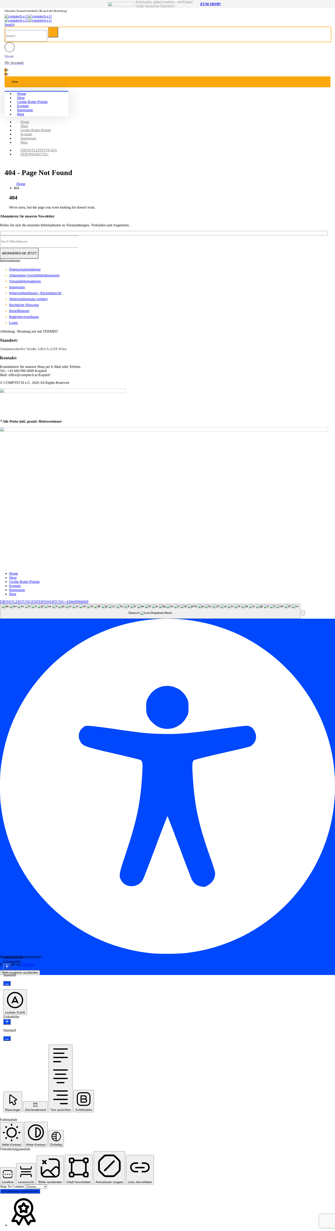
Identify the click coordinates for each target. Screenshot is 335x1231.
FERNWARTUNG (35, 154)
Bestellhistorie (19, 311)
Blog (20, 114)
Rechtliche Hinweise (24, 305)
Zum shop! (210, 4)
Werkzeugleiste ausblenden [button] (20, 972)
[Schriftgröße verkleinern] (7, 983)
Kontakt (23, 106)
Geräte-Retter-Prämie (32, 102)
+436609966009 (76, 602)
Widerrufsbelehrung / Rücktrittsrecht (35, 293)
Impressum (25, 110)
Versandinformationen (25, 281)
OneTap (28, 964)
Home (21, 94)
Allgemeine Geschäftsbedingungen (34, 275)
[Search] (53, 32)
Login (13, 323)
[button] (9, 24)
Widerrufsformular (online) (28, 299)
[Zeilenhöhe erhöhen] (7, 1022)
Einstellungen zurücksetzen (20, 1191)
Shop (21, 98)
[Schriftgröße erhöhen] (7, 967)
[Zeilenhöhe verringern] (7, 1038)
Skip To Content (12, 1186)
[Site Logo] (28, 16)
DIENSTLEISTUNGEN (39, 150)
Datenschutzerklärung (25, 269)
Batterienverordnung (24, 317)
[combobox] (150, 611)
